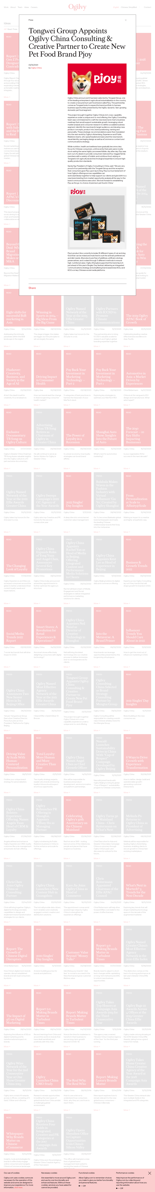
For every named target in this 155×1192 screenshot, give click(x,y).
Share (32, 288)
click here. (18, 1187)
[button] (126, 20)
